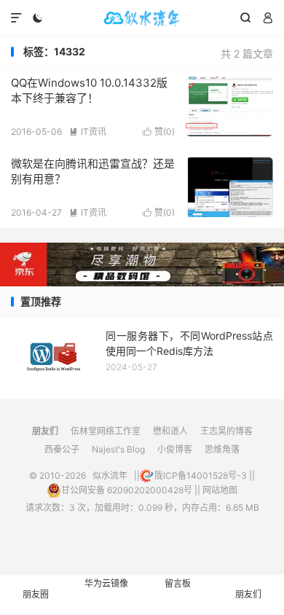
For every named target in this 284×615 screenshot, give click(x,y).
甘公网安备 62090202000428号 (126, 490)
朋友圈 (36, 594)
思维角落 (222, 449)
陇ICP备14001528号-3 (200, 475)
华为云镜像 (106, 583)
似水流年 (142, 18)
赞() (159, 131)
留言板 (178, 583)
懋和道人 (170, 431)
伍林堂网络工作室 (106, 431)
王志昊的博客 (226, 431)
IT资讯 (87, 131)
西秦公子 (61, 449)
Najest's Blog (118, 449)
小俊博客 (174, 449)
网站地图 (219, 490)
